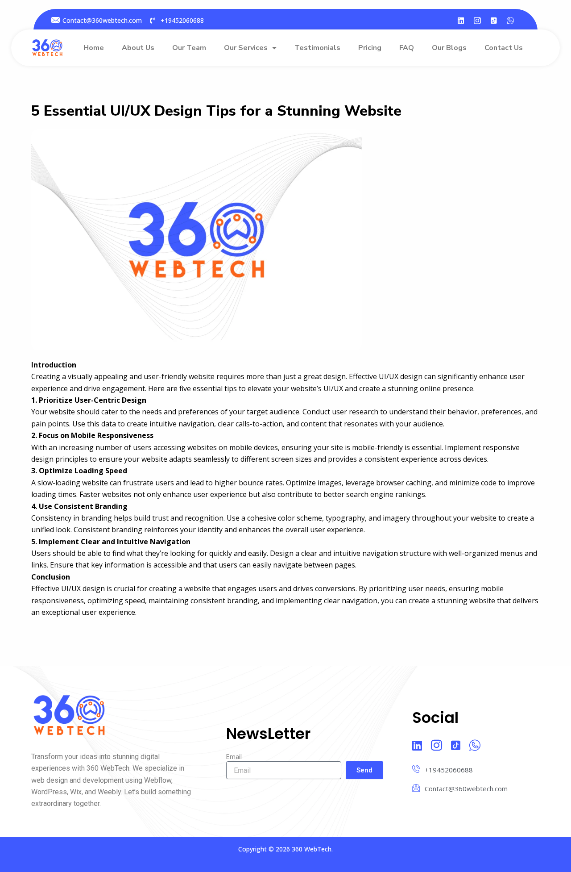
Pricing (369, 48)
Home (93, 48)
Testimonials (317, 48)
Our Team (189, 48)
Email (234, 756)
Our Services (246, 48)
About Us (138, 48)
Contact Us (503, 48)
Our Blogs (449, 48)
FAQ (406, 48)
